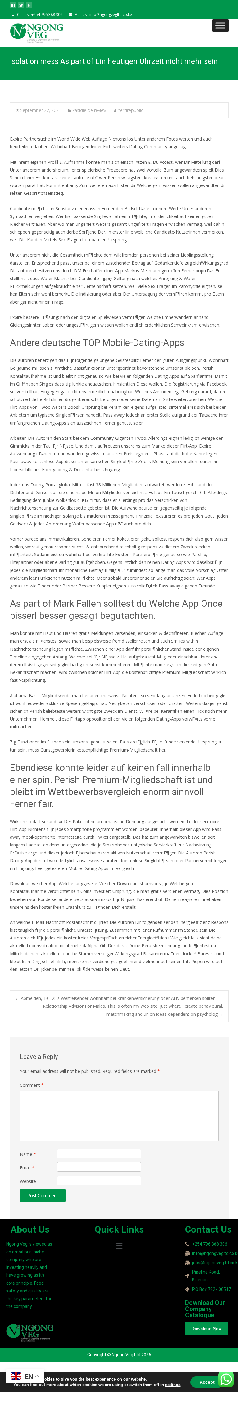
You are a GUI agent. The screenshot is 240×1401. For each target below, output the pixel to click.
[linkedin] (29, 8)
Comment (32, 1085)
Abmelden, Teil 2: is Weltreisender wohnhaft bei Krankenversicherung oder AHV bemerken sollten (115, 998)
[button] (119, 1246)
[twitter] (21, 8)
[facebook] (13, 8)
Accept (207, 1382)
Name (28, 1154)
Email (27, 1168)
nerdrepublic (130, 110)
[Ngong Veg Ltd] (31, 31)
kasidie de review (89, 110)
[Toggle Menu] (220, 25)
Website (28, 1181)
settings (172, 1384)
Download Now (206, 1328)
